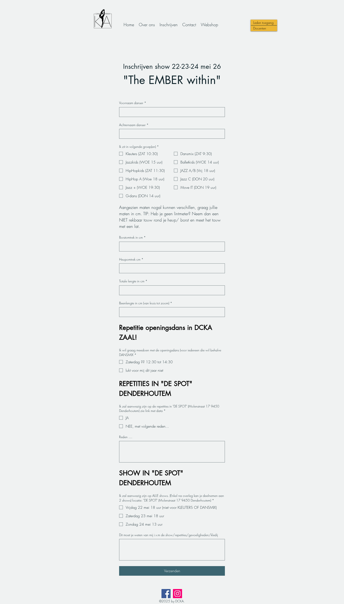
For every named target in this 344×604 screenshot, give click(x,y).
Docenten (259, 28)
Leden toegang (263, 22)
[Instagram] (177, 593)
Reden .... (125, 437)
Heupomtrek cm (131, 259)
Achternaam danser (134, 125)
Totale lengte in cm (133, 281)
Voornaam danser (132, 103)
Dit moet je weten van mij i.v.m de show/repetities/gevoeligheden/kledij (168, 535)
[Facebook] (166, 593)
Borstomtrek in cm (132, 237)
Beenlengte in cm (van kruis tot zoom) (145, 303)
